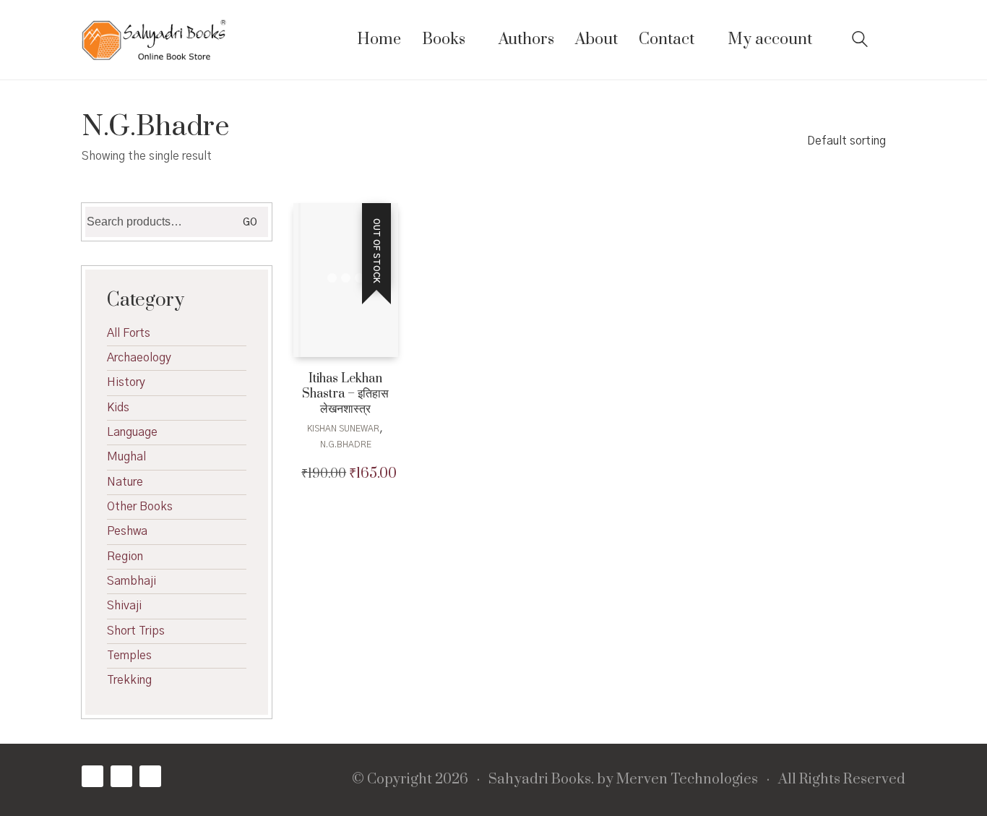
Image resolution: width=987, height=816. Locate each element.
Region (125, 556)
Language (132, 432)
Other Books (140, 506)
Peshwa (127, 531)
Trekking (129, 680)
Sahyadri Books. (541, 780)
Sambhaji (131, 581)
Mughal (126, 457)
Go (250, 223)
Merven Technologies (687, 780)
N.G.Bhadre (345, 444)
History (126, 382)
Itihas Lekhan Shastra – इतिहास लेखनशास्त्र (345, 394)
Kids (118, 407)
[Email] (150, 776)
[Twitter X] (121, 776)
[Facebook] (92, 776)
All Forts (128, 333)
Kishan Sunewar (343, 428)
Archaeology (139, 358)
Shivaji (124, 605)
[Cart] (897, 40)
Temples (129, 655)
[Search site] (860, 41)
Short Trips (136, 631)
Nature (125, 482)
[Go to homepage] (154, 39)
